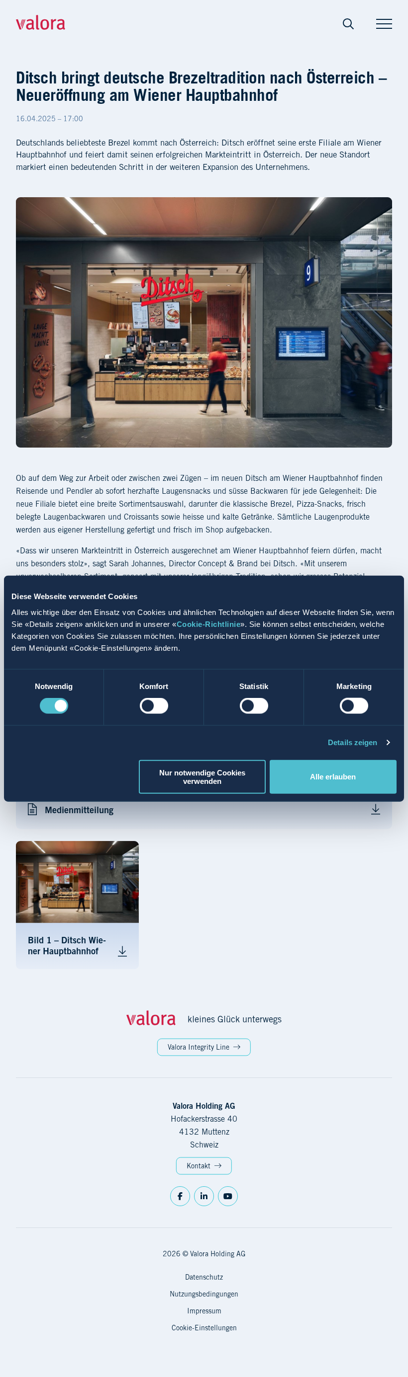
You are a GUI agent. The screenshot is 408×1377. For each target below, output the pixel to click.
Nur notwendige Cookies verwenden (202, 776)
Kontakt (198, 1165)
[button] (348, 24)
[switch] (154, 706)
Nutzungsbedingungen (204, 1294)
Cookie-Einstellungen (204, 1327)
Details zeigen (352, 742)
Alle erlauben (333, 776)
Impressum (204, 1310)
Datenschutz (204, 1277)
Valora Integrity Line (198, 1047)
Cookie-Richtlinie (209, 623)
